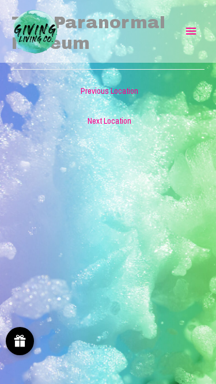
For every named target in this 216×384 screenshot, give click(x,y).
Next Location (109, 121)
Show (20, 341)
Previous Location (109, 91)
